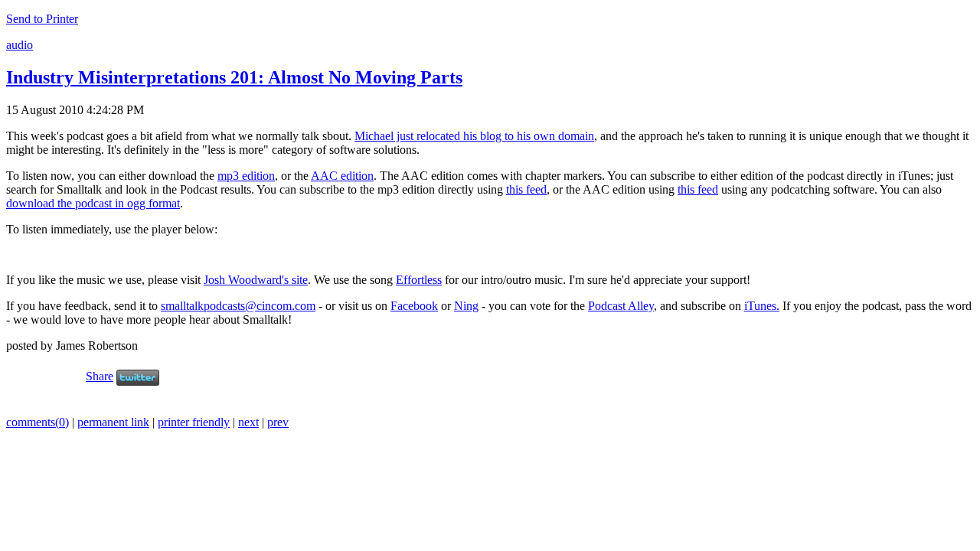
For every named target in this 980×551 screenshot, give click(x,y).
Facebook (414, 305)
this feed (526, 189)
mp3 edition (246, 175)
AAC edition (342, 175)
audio (19, 44)
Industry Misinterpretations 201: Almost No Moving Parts (234, 77)
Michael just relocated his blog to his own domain (474, 135)
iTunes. (761, 305)
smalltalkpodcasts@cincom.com (238, 305)
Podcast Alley (621, 305)
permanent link (113, 422)
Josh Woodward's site (256, 279)
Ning (466, 305)
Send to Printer (42, 18)
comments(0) (37, 422)
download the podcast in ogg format (93, 203)
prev (278, 422)
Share (99, 376)
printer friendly (194, 422)
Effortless (419, 279)
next (248, 422)
